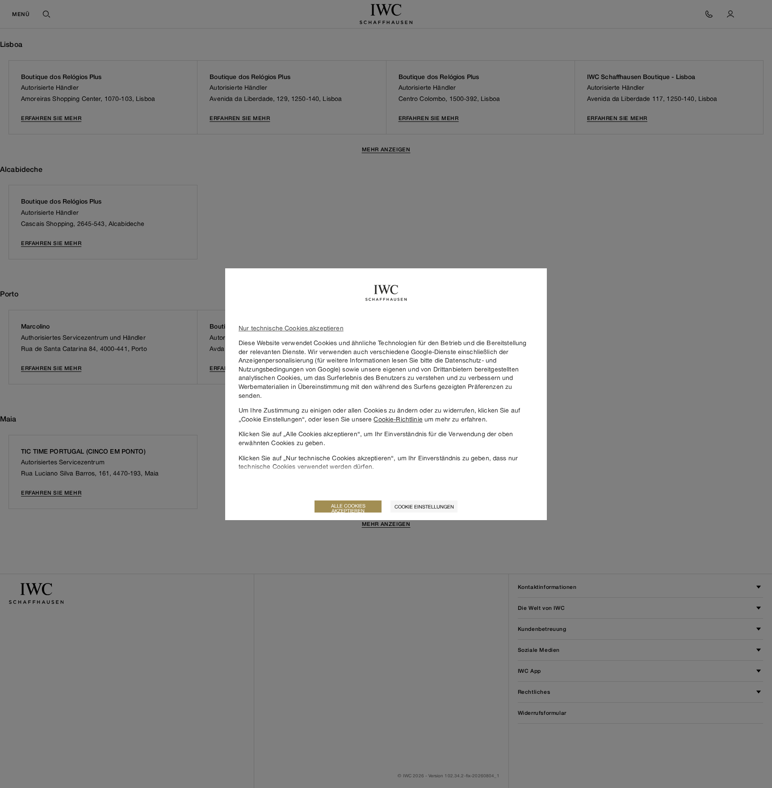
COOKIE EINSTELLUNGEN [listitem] (424, 506)
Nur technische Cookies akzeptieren (291, 328)
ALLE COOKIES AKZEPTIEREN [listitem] (348, 508)
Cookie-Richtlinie (397, 419)
